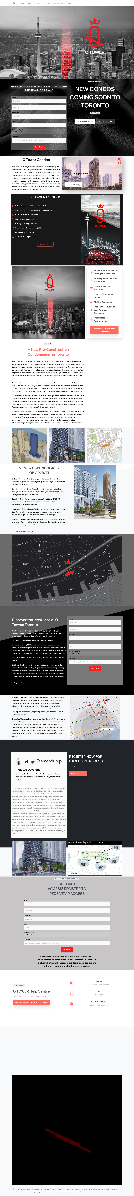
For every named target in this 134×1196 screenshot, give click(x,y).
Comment (15, 136)
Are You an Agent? (18, 130)
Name (14, 97)
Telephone (16, 112)
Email (14, 121)
